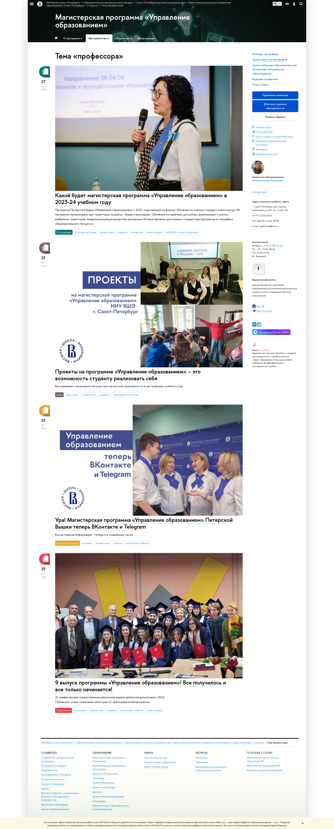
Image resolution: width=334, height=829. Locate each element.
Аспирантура (99, 801)
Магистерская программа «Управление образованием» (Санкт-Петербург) (213, 742)
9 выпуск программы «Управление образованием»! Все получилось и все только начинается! (140, 686)
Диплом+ (97, 791)
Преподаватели (264, 131)
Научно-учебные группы (156, 766)
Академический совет (267, 154)
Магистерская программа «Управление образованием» (122, 21)
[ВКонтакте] (254, 324)
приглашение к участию (125, 394)
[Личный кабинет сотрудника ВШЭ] (294, 4)
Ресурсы (202, 753)
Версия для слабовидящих (54, 804)
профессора (106, 232)
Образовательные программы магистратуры (98, 742)
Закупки (45, 788)
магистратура (154, 232)
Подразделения (49, 770)
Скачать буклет (275, 117)
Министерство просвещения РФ (263, 765)
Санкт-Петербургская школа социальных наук (147, 742)
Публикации (202, 762)
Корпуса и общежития (52, 783)
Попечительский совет (53, 779)
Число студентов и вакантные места (274, 136)
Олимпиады (98, 778)
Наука (148, 753)
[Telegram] (259, 324)
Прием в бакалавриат (103, 782)
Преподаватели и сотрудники (56, 774)
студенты (122, 232)
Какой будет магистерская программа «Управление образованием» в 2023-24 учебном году (141, 198)
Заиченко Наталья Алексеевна (267, 180)
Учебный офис (259, 192)
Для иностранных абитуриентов (275, 106)
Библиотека (201, 757)
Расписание (262, 149)
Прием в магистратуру (104, 787)
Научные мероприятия (155, 757)
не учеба (87, 543)
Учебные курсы (263, 127)
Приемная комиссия (275, 95)
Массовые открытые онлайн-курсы (265, 770)
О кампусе (49, 753)
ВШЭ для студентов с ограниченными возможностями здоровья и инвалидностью (60, 796)
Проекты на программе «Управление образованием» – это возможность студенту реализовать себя (128, 375)
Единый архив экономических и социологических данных (211, 768)
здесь (224, 822)
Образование (102, 753)
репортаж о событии (137, 543)
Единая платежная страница (55, 809)
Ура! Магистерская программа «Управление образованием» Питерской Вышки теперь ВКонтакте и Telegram (144, 523)
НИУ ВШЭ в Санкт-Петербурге (182, 232)
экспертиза (137, 232)
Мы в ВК (261, 306)
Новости (259, 742)
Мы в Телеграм (264, 310)
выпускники (80, 710)
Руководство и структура (53, 765)
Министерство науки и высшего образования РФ (263, 759)
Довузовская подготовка (105, 773)
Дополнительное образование (108, 796)
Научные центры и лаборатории (160, 762)
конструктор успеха (85, 232)
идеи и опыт (72, 394)
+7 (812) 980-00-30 (272, 245)
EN (280, 3)
